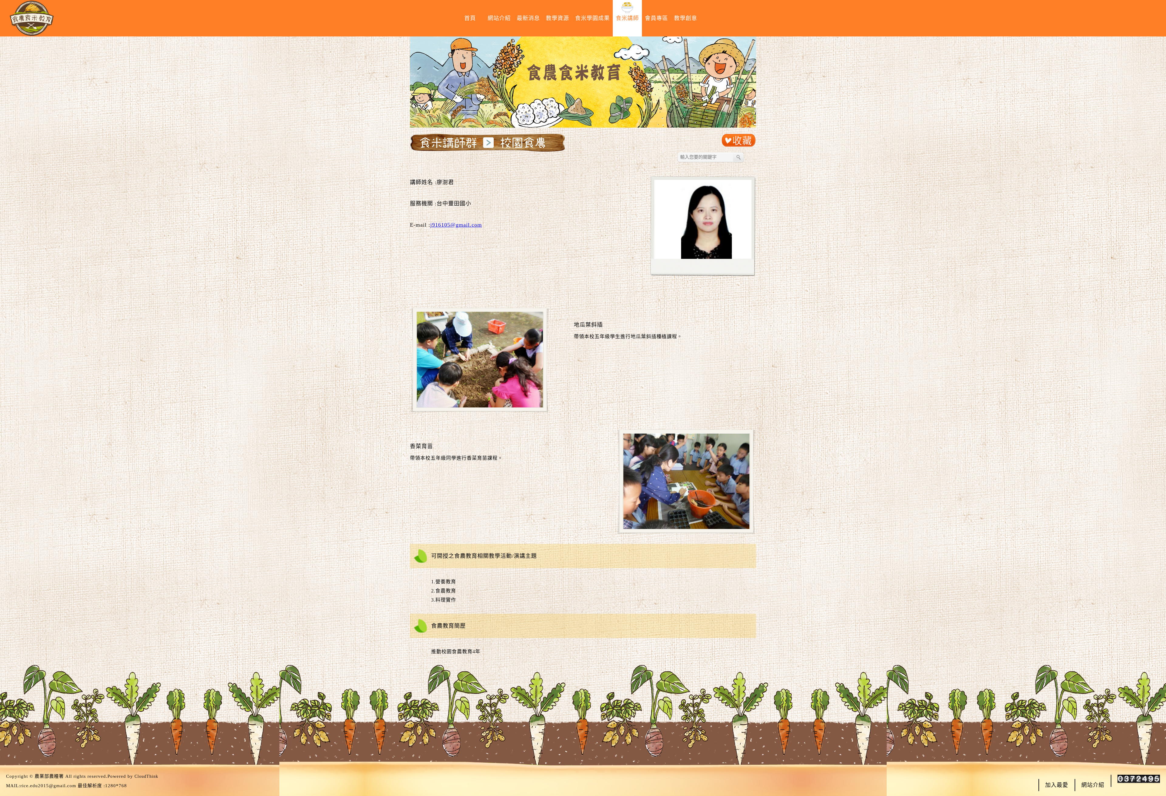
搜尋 (738, 157)
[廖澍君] (701, 258)
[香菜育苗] (682, 528)
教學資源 (557, 18)
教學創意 (685, 18)
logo (31, 18)
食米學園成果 (592, 18)
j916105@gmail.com (456, 225)
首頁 (470, 18)
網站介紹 (499, 18)
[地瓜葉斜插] (476, 406)
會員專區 (656, 18)
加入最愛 (1056, 785)
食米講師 (627, 18)
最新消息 (528, 18)
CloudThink (146, 776)
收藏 (738, 140)
